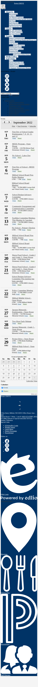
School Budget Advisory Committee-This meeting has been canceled (23, 279)
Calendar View (31, 381)
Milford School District (16, 102)
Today (3, 381)
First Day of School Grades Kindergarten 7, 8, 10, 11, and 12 (22, 134)
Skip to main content (7, 2)
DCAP (11, 61)
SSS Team (12, 21)
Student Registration (15, 25)
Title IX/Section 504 (15, 26)
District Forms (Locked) (16, 64)
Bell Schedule (13, 14)
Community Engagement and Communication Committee (23, 207)
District (6, 391)
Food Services (13, 44)
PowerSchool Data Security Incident (20, 19)
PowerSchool (9, 433)
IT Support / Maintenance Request (20, 68)
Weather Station (10, 427)
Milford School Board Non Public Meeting (22, 176)
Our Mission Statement (16, 17)
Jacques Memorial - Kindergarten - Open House (23, 311)
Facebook (7, 441)
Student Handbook (15, 53)
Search (7, 89)
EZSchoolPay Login (11, 425)
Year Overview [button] (22, 126)
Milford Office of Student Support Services (22, 115)
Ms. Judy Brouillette (15, 30)
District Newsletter (11, 431)
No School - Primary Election (23, 228)
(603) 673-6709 (27, 417)
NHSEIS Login (14, 66)
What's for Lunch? (19, 45)
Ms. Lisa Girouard (15, 34)
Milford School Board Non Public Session (22, 236)
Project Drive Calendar (16, 49)
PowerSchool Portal (15, 47)
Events (6, 388)
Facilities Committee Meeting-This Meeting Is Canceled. (23, 219)
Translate (16, 95)
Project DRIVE (14, 113)
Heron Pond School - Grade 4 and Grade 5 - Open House (23, 268)
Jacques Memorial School (17, 112)
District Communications (17, 38)
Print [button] (13, 126)
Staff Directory (13, 23)
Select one (34, 394)
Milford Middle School (16, 108)
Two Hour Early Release (21, 321)
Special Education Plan (16, 62)
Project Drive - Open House (23, 339)
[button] (9, 12)
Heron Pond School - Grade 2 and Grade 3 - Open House (23, 256)
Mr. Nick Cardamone (15, 32)
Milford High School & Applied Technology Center (19, 105)
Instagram (7, 76)
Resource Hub (13, 51)
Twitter (7, 80)
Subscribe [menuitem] (33, 126)
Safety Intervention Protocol (22, 54)
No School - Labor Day (21, 155)
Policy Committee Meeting (22, 290)
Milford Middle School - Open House (21, 299)
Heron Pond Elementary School (19, 110)
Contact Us (12, 16)
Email (7, 85)
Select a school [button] (9, 101)
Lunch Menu (9, 429)
